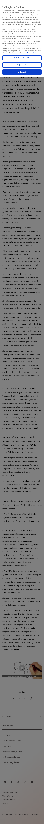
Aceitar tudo (22, 72)
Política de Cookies (33, 53)
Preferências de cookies (22, 58)
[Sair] (41, 3)
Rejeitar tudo (22, 65)
